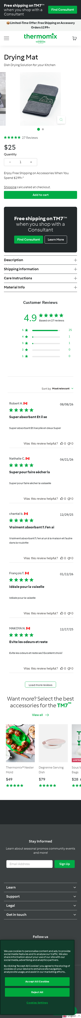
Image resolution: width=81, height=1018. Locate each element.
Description (13, 260)
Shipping (10, 187)
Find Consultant (62, 9)
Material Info (14, 287)
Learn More (56, 239)
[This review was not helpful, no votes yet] (69, 443)
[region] (37, 977)
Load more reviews (40, 685)
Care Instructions (18, 278)
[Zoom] (61, 120)
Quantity (10, 154)
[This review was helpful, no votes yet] (61, 443)
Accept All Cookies (37, 981)
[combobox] (57, 388)
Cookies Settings (37, 1002)
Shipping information (21, 269)
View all (37, 715)
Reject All (37, 992)
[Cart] (74, 38)
